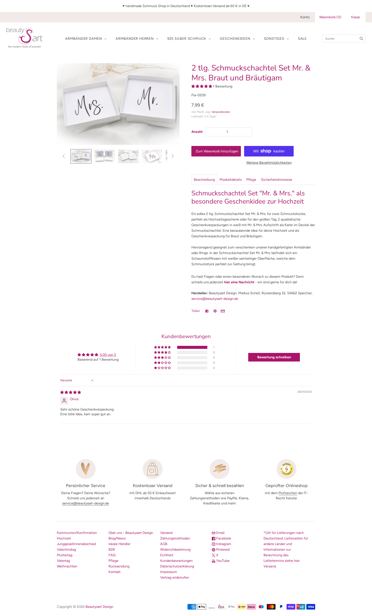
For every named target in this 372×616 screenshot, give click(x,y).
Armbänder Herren (135, 39)
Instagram (223, 544)
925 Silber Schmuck (186, 39)
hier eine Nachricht (239, 282)
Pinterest (222, 549)
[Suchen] (361, 39)
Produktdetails (231, 180)
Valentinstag (66, 549)
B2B (111, 549)
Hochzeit (64, 538)
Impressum (168, 572)
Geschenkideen (235, 39)
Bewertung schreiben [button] (274, 357)
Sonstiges (274, 39)
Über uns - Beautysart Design (130, 533)
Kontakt (114, 572)
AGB (163, 544)
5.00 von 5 (108, 355)
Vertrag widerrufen (174, 577)
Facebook (223, 538)
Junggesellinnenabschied (76, 544)
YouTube (222, 561)
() (330, 17)
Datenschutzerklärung (177, 566)
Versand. (270, 566)
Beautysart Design (99, 607)
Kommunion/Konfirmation (77, 533)
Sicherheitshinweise (276, 180)
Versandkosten (221, 111)
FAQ (111, 555)
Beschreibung (204, 180)
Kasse (355, 17)
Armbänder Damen (83, 39)
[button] (202, 86)
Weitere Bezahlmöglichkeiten (269, 163)
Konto (305, 17)
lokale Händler (119, 544)
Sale (302, 39)
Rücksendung (118, 566)
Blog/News (117, 538)
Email (220, 533)
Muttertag (64, 555)
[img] (70, 392)
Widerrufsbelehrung (175, 549)
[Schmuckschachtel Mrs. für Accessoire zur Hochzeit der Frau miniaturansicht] (152, 156)
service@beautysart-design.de (214, 299)
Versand (166, 533)
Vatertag (63, 561)
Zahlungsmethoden (175, 538)
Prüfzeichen (288, 493)
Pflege (251, 180)
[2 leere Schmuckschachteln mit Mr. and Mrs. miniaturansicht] (104, 156)
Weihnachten (67, 566)
